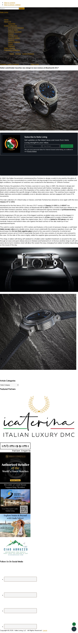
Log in (45, 630)
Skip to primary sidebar (12, 5)
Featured (3, 64)
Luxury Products (13, 64)
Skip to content (9, 3)
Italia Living (4, 12)
